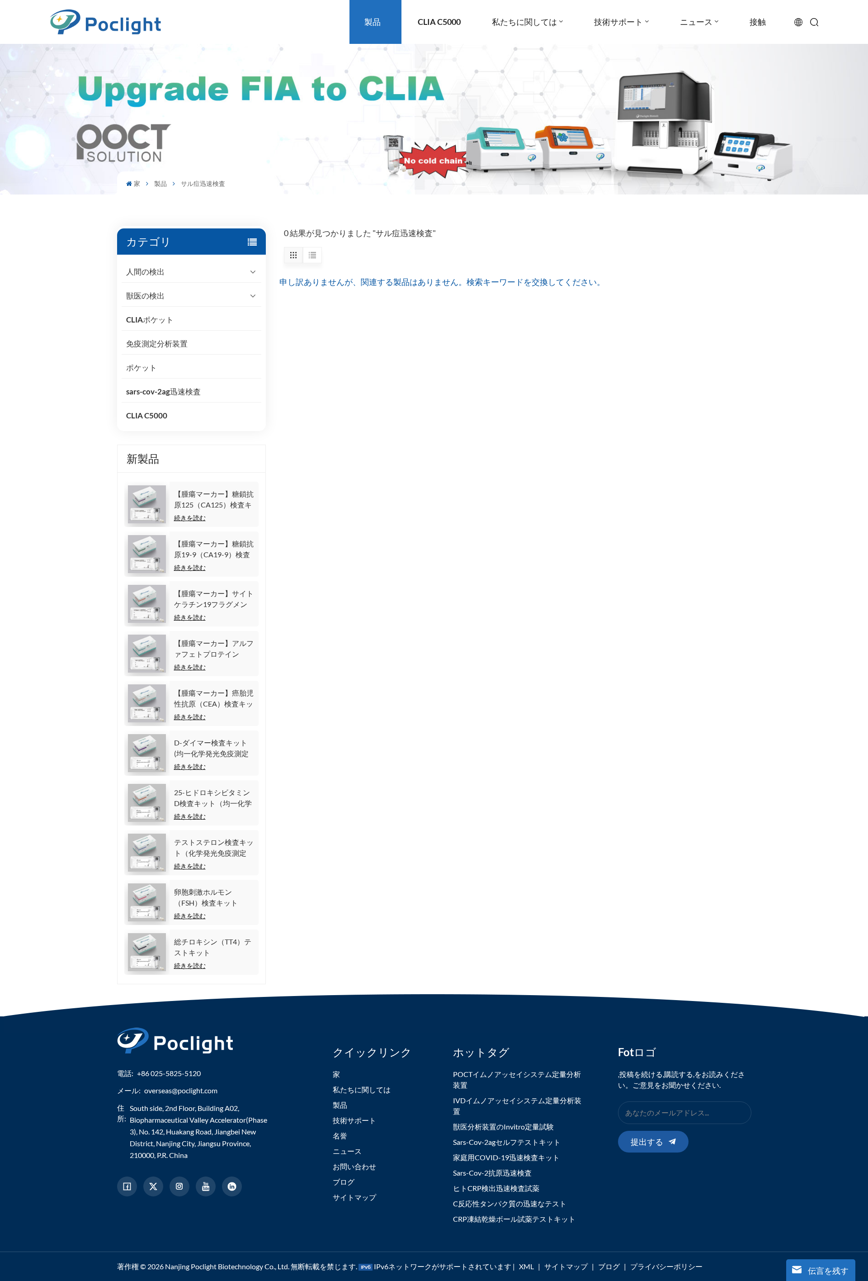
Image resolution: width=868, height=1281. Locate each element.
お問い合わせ (354, 1166)
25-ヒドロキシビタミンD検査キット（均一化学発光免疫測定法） (213, 798)
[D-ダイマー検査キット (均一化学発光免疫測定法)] (147, 753)
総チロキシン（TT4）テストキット (212, 947)
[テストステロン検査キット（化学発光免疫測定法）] (147, 852)
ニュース (347, 1151)
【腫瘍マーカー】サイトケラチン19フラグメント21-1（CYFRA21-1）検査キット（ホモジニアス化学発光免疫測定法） (214, 599)
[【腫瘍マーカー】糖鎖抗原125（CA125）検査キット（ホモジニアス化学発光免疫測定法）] (147, 504)
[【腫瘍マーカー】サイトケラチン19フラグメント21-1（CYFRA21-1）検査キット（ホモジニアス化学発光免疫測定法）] (147, 603)
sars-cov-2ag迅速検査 (163, 391)
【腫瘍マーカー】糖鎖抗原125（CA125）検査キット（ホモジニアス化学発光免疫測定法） (214, 499)
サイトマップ (354, 1197)
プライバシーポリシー (666, 1266)
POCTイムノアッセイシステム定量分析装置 (517, 1079)
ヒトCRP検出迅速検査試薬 (496, 1188)
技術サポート (354, 1120)
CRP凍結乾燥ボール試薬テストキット (514, 1219)
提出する (647, 1142)
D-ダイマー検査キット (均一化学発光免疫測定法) (211, 748)
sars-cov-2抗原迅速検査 (492, 1172)
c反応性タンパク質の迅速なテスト (509, 1203)
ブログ (343, 1181)
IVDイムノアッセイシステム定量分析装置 (517, 1105)
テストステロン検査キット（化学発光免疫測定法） (214, 848)
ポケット (141, 367)
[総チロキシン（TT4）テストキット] (147, 952)
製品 (160, 183)
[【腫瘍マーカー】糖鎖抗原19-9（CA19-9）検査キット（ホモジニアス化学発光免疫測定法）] (147, 554)
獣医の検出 (145, 295)
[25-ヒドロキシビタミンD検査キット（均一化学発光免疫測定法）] (147, 803)
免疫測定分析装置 (157, 343)
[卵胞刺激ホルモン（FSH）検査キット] (147, 902)
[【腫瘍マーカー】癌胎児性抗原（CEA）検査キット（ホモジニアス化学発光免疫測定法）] (147, 703)
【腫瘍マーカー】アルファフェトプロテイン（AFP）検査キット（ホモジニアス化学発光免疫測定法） (214, 649)
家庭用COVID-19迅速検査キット (506, 1157)
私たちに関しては (362, 1089)
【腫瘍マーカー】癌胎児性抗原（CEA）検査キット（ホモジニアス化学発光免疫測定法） (214, 698)
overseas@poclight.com (180, 1090)
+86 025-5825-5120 (169, 1073)
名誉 (340, 1135)
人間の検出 (145, 271)
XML (526, 1266)
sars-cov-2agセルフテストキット (507, 1142)
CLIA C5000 (146, 415)
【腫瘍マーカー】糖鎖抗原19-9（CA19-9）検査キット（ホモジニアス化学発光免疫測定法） (214, 549)
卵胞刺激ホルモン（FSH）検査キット (206, 897)
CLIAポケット (150, 319)
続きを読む (190, 518)
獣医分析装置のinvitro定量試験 (503, 1126)
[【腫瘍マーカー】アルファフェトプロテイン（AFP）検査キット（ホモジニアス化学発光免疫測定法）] (147, 653)
